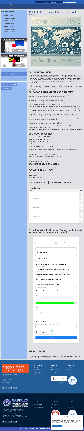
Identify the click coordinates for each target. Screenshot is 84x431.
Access (54, 7)
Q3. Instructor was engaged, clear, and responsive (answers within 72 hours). (52, 274)
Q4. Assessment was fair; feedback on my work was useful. (48, 279)
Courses (38, 7)
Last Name (58, 239)
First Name (37, 239)
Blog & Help (72, 7)
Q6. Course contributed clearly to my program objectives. (48, 290)
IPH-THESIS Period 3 (9, 21)
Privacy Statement (68, 428)
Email (36, 246)
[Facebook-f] (6, 388)
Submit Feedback (56, 337)
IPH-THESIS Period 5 (9, 26)
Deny (67, 426)
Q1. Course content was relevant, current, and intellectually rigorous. (50, 264)
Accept (57, 426)
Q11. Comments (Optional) (41, 321)
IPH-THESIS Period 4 (9, 23)
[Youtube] (11, 388)
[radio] (36, 266)
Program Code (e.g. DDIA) (41, 252)
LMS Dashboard (46, 7)
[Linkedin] (9, 388)
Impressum (73, 428)
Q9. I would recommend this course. (43, 307)
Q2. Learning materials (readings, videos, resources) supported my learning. (52, 269)
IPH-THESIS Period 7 (9, 32)
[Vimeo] (14, 388)
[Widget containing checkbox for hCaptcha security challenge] (44, 332)
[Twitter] (3, 388)
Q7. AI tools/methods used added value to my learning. (47, 295)
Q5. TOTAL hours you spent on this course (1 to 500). (47, 284)
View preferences (77, 426)
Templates (41, 2)
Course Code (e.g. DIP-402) (41, 258)
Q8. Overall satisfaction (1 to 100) (43, 300)
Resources (62, 7)
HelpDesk (56, 2)
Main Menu (31, 7)
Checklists (45, 2)
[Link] (16, 388)
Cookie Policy (61, 428)
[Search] (75, 2)
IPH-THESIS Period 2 (9, 18)
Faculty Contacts (51, 2)
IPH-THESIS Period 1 (9, 15)
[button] (81, 416)
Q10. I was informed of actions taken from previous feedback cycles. (50, 312)
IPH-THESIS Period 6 (9, 29)
